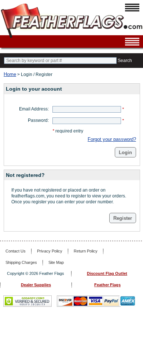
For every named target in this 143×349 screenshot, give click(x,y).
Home (10, 74)
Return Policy (86, 251)
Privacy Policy (49, 251)
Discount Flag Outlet (107, 273)
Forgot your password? (112, 139)
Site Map (56, 262)
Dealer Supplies (36, 285)
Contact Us (16, 251)
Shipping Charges (21, 262)
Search (125, 60)
